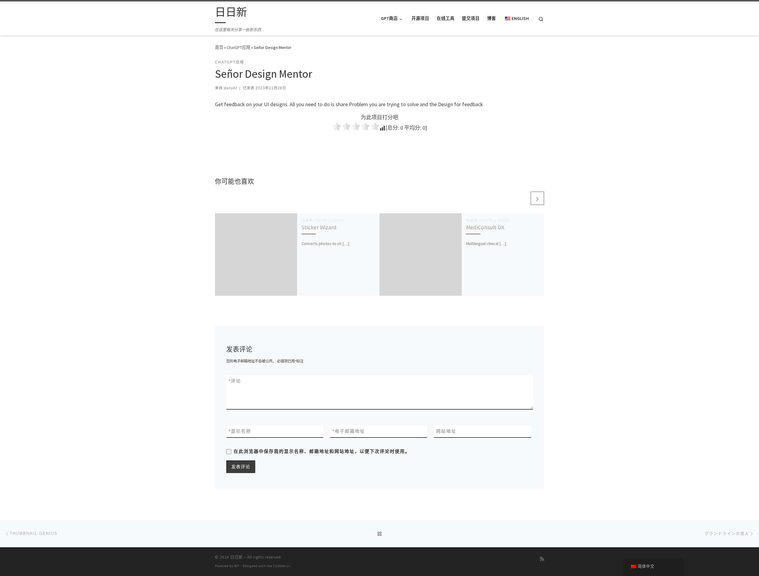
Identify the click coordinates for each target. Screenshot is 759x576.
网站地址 (446, 431)
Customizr (281, 566)
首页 (219, 47)
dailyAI (230, 88)
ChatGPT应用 (238, 47)
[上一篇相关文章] (523, 198)
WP (236, 566)
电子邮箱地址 (348, 431)
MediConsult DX (485, 227)
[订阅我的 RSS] (542, 559)
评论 (235, 381)
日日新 (236, 557)
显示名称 (240, 431)
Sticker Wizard (319, 227)
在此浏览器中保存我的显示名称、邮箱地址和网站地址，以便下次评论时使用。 (322, 451)
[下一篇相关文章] (537, 198)
